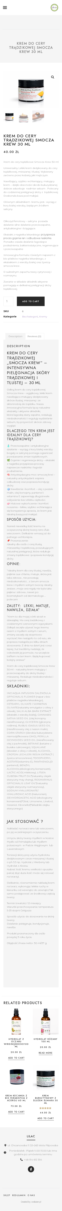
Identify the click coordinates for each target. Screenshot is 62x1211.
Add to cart (30, 301)
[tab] (15, 336)
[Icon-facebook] (31, 1169)
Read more (46, 1053)
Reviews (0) (34, 336)
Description (15, 336)
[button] (5, 7)
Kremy (43, 316)
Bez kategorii (30, 316)
